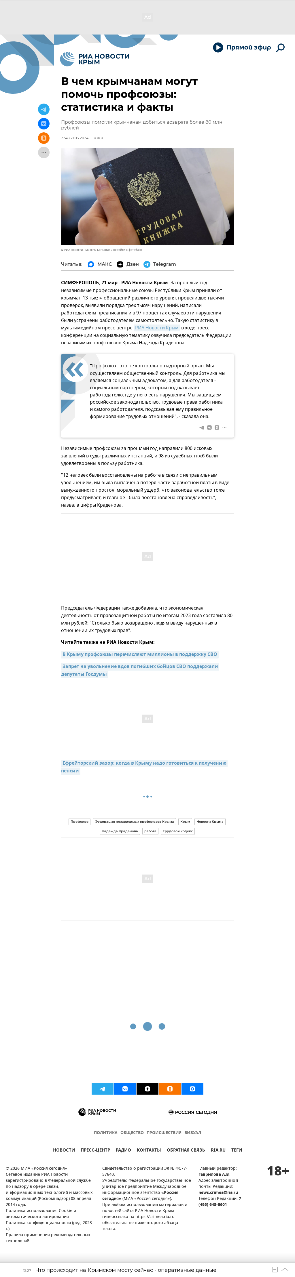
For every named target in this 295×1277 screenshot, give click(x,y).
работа (150, 831)
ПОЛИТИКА (106, 1133)
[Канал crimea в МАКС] (192, 1089)
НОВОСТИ (64, 1151)
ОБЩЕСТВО (132, 1133)
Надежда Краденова (120, 831)
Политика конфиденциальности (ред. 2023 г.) (49, 1226)
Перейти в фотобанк (127, 250)
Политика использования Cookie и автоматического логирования (41, 1214)
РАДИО (123, 1151)
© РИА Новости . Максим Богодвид (85, 250)
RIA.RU (218, 1151)
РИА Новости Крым (157, 328)
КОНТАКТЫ (149, 1151)
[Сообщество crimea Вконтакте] (125, 1089)
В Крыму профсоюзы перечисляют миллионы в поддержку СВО (140, 654)
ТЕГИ (236, 1151)
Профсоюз (79, 822)
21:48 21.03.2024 (74, 138)
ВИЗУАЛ (192, 1133)
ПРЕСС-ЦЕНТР (95, 1151)
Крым (185, 822)
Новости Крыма (210, 822)
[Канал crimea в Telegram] (103, 1089)
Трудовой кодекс (178, 831)
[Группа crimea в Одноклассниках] (170, 1089)
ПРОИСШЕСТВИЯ (164, 1133)
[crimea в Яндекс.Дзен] (147, 1089)
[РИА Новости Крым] (94, 59)
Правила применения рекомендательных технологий (48, 1238)
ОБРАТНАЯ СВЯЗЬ (186, 1151)
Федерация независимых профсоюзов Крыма (134, 822)
